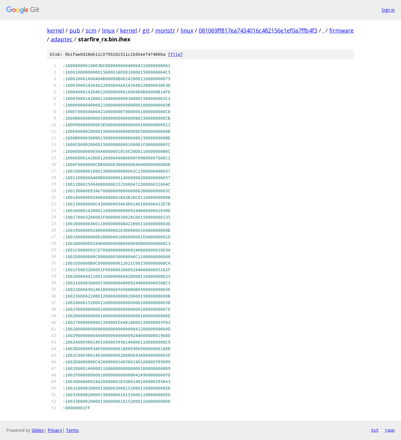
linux (108, 30)
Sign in (388, 10)
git (146, 30)
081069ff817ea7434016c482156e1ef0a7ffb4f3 (258, 30)
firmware (341, 30)
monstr (165, 30)
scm (91, 30)
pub (74, 30)
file (175, 54)
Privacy (55, 430)
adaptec (62, 39)
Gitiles (38, 430)
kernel (55, 30)
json (390, 430)
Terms (72, 430)
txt (374, 430)
